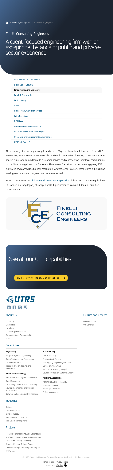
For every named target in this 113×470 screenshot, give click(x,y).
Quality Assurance (50, 385)
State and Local (12, 414)
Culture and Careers (95, 315)
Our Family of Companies (21, 22)
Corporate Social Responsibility (19, 335)
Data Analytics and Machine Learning (21, 384)
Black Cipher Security (23, 84)
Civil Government (13, 410)
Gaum (16, 105)
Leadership (10, 324)
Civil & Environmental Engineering (20, 359)
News (8, 338)
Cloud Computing (13, 381)
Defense (9, 407)
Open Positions (89, 321)
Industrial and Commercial (17, 417)
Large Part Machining (52, 366)
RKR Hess (18, 121)
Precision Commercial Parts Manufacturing (23, 437)
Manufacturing (49, 351)
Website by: (54, 465)
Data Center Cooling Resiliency (18, 440)
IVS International (21, 116)
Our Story (10, 321)
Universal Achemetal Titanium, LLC (29, 126)
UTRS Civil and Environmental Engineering (33, 136)
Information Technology (16, 373)
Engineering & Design (52, 359)
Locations (10, 328)
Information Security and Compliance (21, 377)
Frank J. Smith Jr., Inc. (23, 95)
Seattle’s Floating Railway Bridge (19, 444)
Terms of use (48, 462)
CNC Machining (49, 355)
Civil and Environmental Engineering (50, 180)
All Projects (10, 451)
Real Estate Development (16, 420)
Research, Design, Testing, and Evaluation (18, 367)
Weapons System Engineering (18, 355)
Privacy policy (62, 462)
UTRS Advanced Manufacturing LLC (30, 131)
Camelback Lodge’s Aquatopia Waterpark (23, 447)
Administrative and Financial (55, 381)
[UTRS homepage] (20, 302)
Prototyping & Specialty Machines (57, 362)
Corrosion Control (13, 362)
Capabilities (12, 345)
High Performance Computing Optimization (23, 433)
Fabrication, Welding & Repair (55, 369)
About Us (11, 315)
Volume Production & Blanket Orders (58, 372)
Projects (11, 427)
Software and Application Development (22, 394)
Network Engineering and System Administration (20, 389)
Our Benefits (88, 324)
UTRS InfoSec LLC (22, 142)
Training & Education (51, 388)
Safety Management (51, 392)
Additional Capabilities (52, 377)
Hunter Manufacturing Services (28, 110)
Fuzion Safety (20, 100)
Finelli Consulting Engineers (27, 89)
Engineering (11, 351)
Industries (12, 400)
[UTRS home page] (7, 22)
